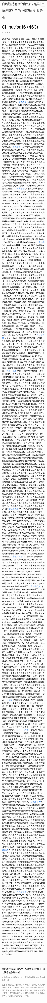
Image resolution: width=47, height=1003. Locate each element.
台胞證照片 (36, 586)
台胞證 (42, 242)
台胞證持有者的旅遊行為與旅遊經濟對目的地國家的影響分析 (22, 10)
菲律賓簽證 (20, 188)
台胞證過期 (22, 891)
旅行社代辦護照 (24, 730)
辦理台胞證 (12, 371)
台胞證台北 (24, 101)
